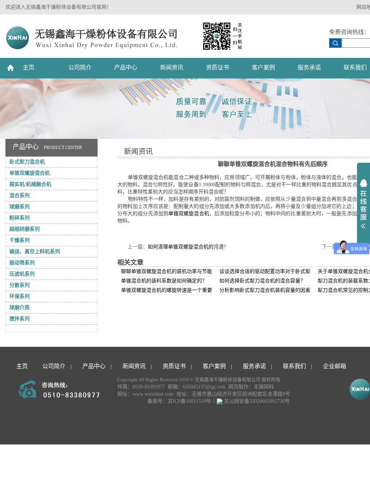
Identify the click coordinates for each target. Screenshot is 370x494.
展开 (363, 204)
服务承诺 (309, 67)
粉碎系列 (19, 218)
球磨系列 (19, 206)
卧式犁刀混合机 (27, 162)
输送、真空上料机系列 (34, 251)
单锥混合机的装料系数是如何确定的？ (164, 281)
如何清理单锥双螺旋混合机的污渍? (187, 247)
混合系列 (19, 195)
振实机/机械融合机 (30, 184)
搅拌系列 (19, 318)
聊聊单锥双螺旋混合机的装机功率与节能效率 (171, 271)
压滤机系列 (22, 274)
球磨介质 (19, 307)
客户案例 (263, 67)
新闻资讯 (171, 67)
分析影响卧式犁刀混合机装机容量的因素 (264, 290)
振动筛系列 (22, 262)
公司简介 (79, 67)
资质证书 (217, 67)
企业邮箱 (334, 366)
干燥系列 (19, 240)
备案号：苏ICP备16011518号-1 (181, 401)
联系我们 (294, 366)
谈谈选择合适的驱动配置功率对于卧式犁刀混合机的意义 (282, 271)
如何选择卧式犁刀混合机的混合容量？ (262, 281)
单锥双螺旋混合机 (29, 173)
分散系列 (19, 285)
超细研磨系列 (24, 229)
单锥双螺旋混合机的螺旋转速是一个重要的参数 (174, 290)
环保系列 (19, 296)
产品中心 (125, 67)
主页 (28, 67)
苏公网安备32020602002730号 (256, 401)
